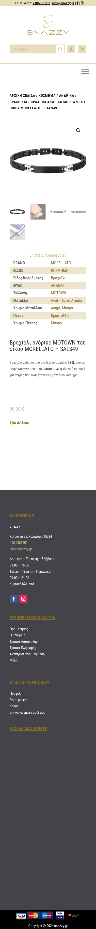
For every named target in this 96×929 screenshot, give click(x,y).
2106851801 (41, 3)
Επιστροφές (18, 700)
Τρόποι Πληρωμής (23, 648)
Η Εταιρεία (17, 635)
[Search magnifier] (60, 49)
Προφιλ (15, 693)
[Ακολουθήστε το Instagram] (23, 599)
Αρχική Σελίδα (22, 95)
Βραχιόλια (18, 102)
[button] (78, 130)
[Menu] (85, 71)
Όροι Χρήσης (19, 629)
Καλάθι (15, 706)
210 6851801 (19, 542)
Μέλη (13, 660)
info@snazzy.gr (63, 3)
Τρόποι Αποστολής (24, 641)
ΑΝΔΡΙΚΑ (66, 95)
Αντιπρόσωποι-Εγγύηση (27, 654)
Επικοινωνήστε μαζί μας (27, 712)
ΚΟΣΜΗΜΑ (47, 95)
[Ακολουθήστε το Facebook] (13, 599)
